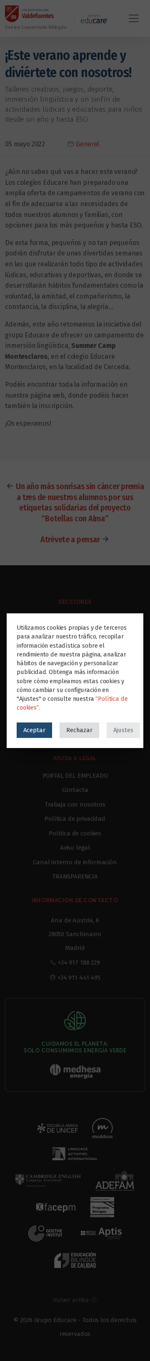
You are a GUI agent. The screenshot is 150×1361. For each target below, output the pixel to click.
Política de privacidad (75, 818)
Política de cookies (75, 833)
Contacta (75, 790)
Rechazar (79, 729)
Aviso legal (75, 847)
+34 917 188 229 (79, 962)
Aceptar (34, 729)
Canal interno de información (75, 862)
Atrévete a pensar (70, 539)
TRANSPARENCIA (75, 876)
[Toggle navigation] (133, 18)
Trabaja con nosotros (75, 804)
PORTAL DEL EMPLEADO (75, 775)
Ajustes (123, 729)
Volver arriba (72, 1300)
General (87, 144)
